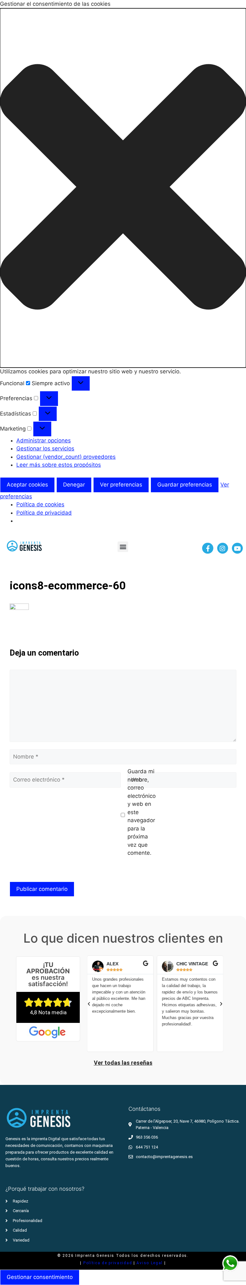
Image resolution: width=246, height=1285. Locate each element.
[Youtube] (237, 548)
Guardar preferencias (184, 484)
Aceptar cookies (27, 484)
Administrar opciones (43, 440)
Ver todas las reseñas (123, 1062)
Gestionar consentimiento (40, 1277)
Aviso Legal (150, 1263)
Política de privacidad (44, 513)
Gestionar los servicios (45, 448)
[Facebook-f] (207, 548)
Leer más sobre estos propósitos (58, 465)
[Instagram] (222, 548)
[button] (123, 188)
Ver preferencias (121, 484)
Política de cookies (40, 504)
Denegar (74, 484)
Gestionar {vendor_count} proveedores (66, 457)
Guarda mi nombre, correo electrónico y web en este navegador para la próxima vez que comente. (141, 812)
